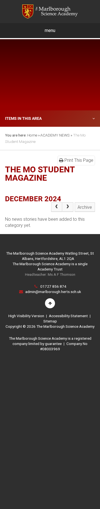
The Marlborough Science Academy (50, 11)
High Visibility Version (26, 316)
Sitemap (50, 321)
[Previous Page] (56, 207)
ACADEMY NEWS (55, 135)
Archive (85, 207)
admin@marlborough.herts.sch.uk (53, 291)
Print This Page (78, 160)
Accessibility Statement (68, 316)
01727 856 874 (53, 286)
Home (32, 135)
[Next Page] (67, 207)
